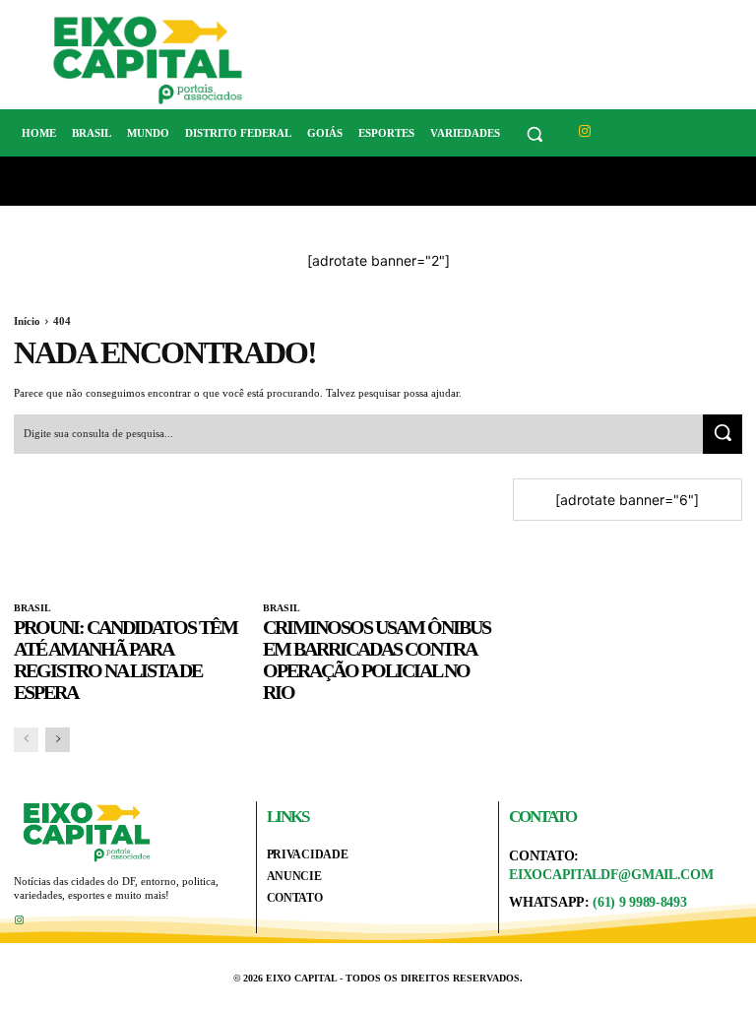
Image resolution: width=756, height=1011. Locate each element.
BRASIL (32, 607)
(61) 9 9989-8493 (639, 902)
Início (27, 321)
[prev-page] (26, 739)
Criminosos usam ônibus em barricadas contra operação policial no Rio (376, 659)
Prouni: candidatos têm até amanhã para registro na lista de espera (125, 659)
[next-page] (57, 739)
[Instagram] (585, 131)
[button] (535, 133)
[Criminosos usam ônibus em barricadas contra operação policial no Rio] (377, 536)
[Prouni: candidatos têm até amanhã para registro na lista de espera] (128, 536)
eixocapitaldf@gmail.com (611, 874)
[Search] (722, 434)
